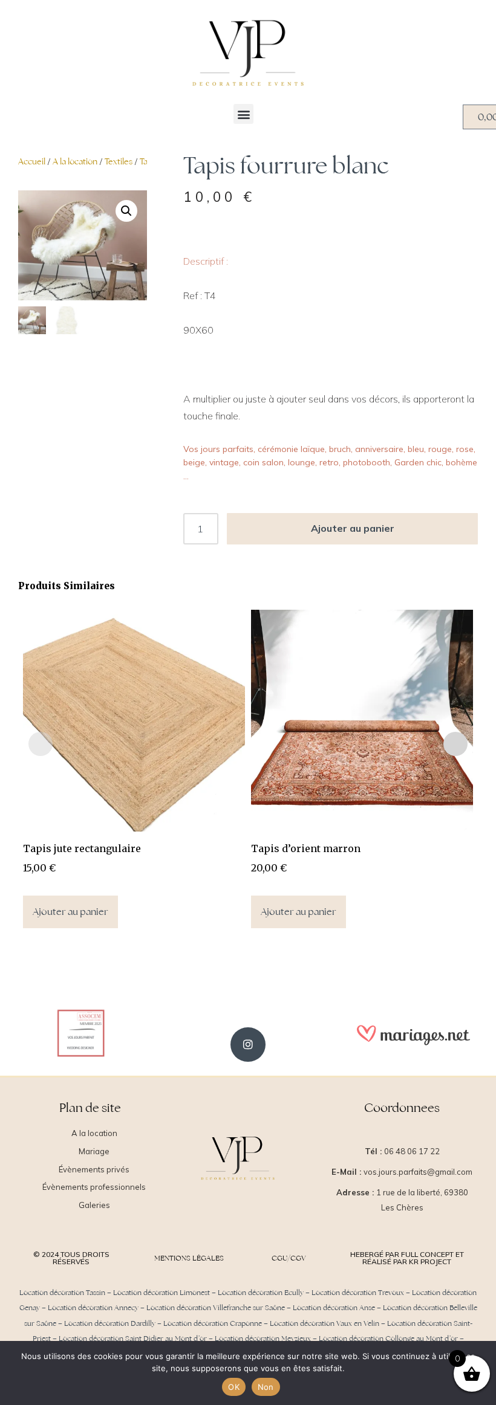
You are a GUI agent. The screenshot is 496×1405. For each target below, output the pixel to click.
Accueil (31, 161)
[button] (243, 114)
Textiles (118, 161)
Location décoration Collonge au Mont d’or (388, 1338)
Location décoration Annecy (93, 1308)
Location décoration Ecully (261, 1292)
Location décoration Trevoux (358, 1292)
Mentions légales (189, 1258)
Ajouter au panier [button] (70, 911)
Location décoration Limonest (161, 1292)
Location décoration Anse (334, 1308)
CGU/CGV (289, 1258)
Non (266, 1387)
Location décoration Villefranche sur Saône (215, 1308)
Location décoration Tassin (62, 1292)
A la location (75, 161)
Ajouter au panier (352, 528)
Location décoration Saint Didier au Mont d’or (133, 1338)
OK (234, 1387)
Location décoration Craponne (212, 1323)
